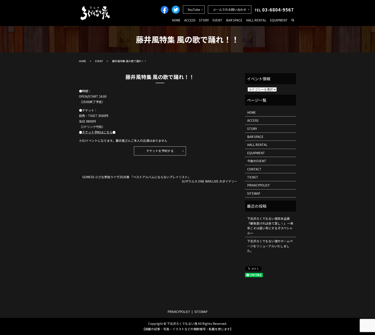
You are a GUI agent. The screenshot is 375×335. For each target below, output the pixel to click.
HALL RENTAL (256, 20)
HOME (176, 20)
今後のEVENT (256, 161)
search (292, 20)
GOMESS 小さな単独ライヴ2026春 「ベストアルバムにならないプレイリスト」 (136, 177)
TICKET (252, 177)
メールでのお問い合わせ (229, 9)
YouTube (194, 9)
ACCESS (190, 20)
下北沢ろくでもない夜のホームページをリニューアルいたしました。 (270, 246)
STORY (204, 20)
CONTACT (254, 169)
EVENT (217, 20)
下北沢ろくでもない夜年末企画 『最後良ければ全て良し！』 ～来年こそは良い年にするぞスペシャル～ (270, 225)
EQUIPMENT (279, 20)
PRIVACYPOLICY (258, 185)
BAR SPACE (234, 20)
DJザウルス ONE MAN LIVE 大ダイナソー (209, 181)
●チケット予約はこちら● (97, 132)
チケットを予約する (160, 151)
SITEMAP (253, 193)
